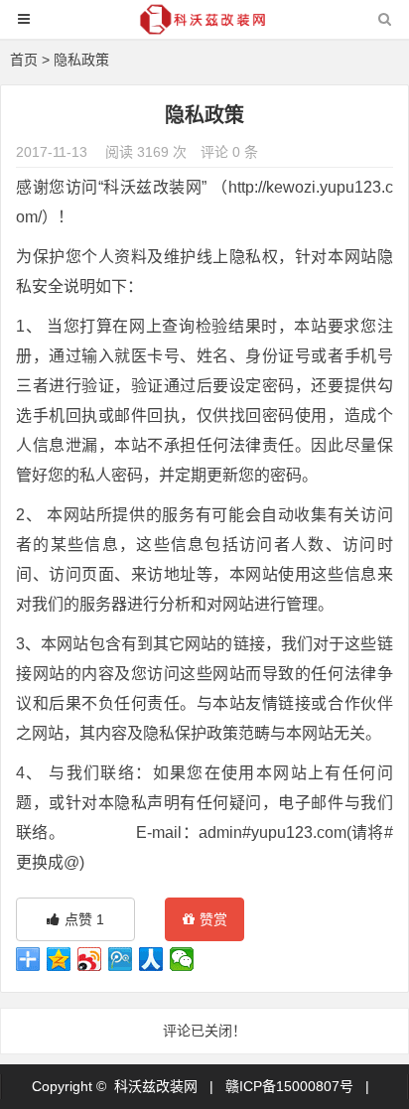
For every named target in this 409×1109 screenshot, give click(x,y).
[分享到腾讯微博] (120, 959)
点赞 (84, 919)
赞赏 (213, 919)
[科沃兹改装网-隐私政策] (204, 28)
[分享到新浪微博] (89, 959)
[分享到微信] (182, 959)
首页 (24, 60)
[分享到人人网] (151, 959)
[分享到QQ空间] (59, 959)
